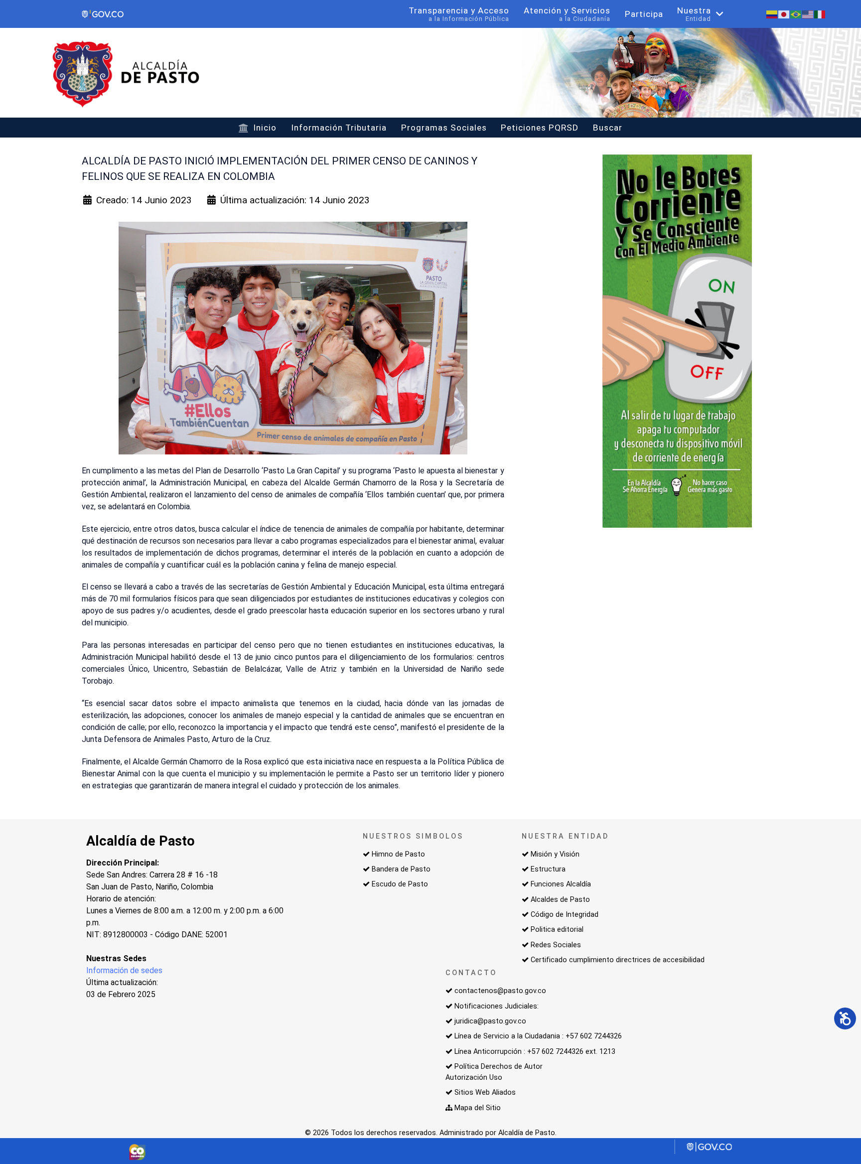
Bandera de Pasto (401, 869)
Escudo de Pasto (400, 884)
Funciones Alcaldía (561, 884)
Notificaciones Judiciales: (496, 1006)
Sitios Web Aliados (485, 1092)
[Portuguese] (796, 13)
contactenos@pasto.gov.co (500, 991)
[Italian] (820, 13)
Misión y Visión (555, 854)
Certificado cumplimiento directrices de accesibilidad (618, 960)
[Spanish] (772, 13)
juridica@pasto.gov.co (490, 1021)
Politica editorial (557, 929)
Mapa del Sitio (477, 1108)
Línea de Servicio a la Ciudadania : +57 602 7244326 (538, 1036)
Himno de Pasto (398, 854)
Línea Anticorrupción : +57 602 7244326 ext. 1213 (534, 1051)
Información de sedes (124, 970)
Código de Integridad (564, 914)
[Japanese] (784, 13)
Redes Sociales (556, 945)
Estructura (548, 869)
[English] (808, 13)
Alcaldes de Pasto (560, 899)
